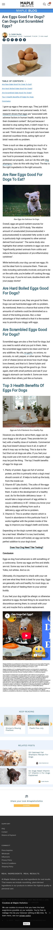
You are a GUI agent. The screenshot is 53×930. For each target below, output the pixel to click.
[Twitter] (8, 40)
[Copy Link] (24, 40)
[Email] (20, 40)
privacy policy (25, 915)
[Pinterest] (12, 40)
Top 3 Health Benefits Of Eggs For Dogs (18, 97)
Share (26, 805)
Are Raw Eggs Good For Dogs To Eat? (17, 84)
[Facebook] (4, 40)
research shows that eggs (15, 114)
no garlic (28, 352)
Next (51, 725)
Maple (26, 10)
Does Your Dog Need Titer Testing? (26, 547)
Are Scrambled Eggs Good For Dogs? (17, 93)
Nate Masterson (44, 763)
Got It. (26, 924)
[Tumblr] (16, 40)
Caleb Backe (45, 781)
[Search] (44, 4)
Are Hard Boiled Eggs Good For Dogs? (17, 88)
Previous (1, 724)
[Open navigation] (3, 4)
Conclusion (6, 101)
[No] (49, 912)
